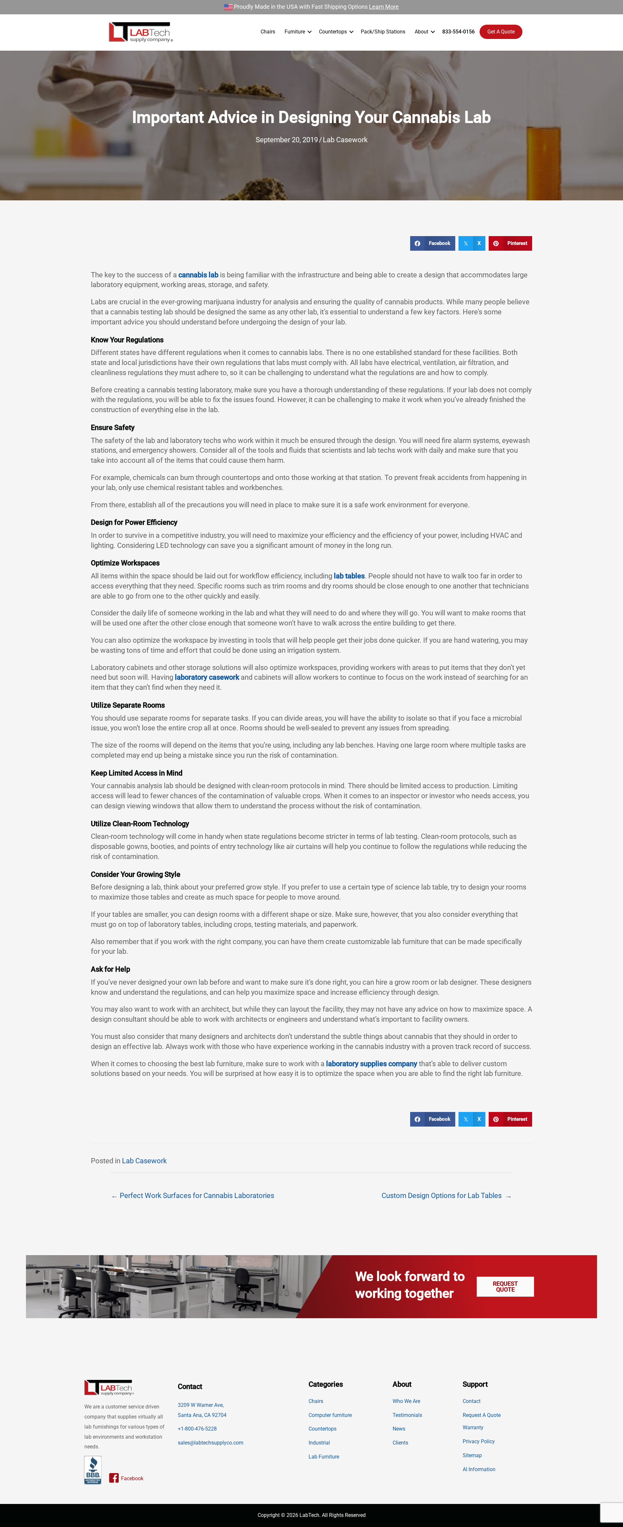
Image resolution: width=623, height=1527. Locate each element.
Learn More (384, 6)
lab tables (349, 576)
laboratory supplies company (371, 1064)
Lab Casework (345, 140)
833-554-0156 (458, 32)
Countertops (333, 32)
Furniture (295, 32)
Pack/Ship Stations (383, 32)
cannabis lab (198, 275)
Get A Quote (501, 32)
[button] (309, 32)
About (421, 32)
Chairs (268, 32)
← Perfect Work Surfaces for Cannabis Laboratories (192, 1196)
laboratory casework (207, 677)
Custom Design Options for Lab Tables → (447, 1196)
